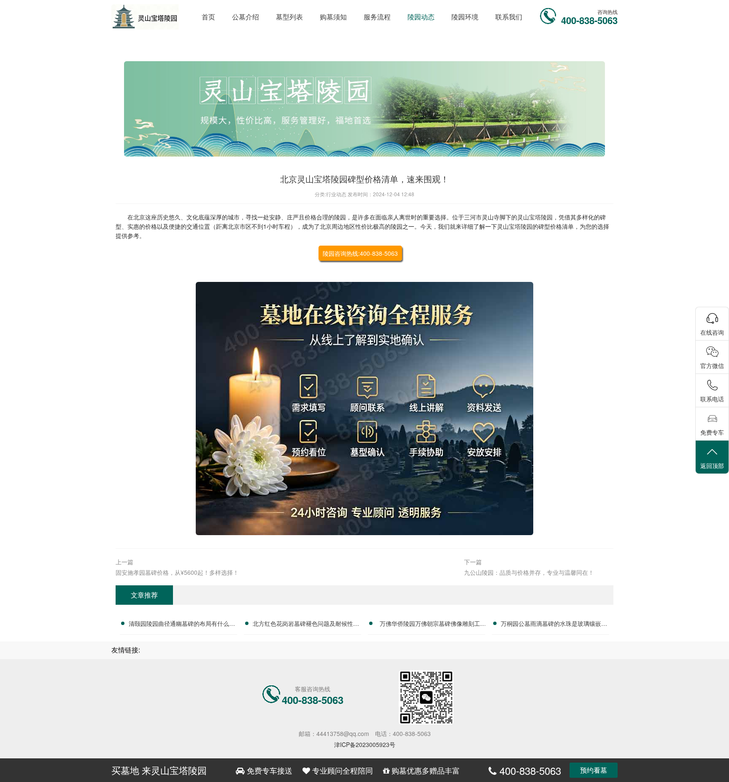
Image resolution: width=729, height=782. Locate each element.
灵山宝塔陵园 (535, 217)
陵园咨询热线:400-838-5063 (360, 253)
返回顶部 (712, 465)
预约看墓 (593, 770)
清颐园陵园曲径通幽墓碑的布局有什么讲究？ (182, 624)
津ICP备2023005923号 (364, 744)
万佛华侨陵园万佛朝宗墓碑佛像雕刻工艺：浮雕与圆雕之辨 (430, 624)
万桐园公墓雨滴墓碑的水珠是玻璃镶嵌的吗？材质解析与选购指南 (554, 624)
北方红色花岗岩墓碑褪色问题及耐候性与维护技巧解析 (306, 624)
